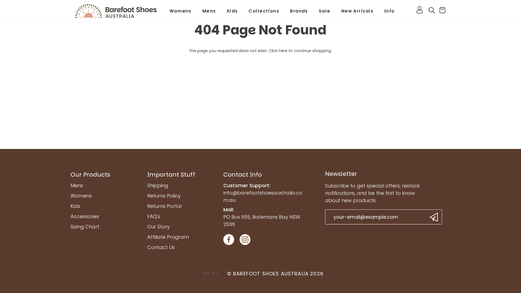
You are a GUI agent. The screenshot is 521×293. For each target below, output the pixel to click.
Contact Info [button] (242, 174)
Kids (75, 206)
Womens (81, 195)
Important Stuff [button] (171, 174)
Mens (77, 185)
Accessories (85, 216)
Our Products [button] (90, 174)
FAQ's (153, 216)
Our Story (158, 226)
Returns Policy (164, 195)
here (283, 50)
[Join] (433, 217)
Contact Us (161, 247)
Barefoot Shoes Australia (271, 273)
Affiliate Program (168, 237)
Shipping (157, 185)
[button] (181, 11)
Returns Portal (164, 206)
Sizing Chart (85, 226)
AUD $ (208, 273)
